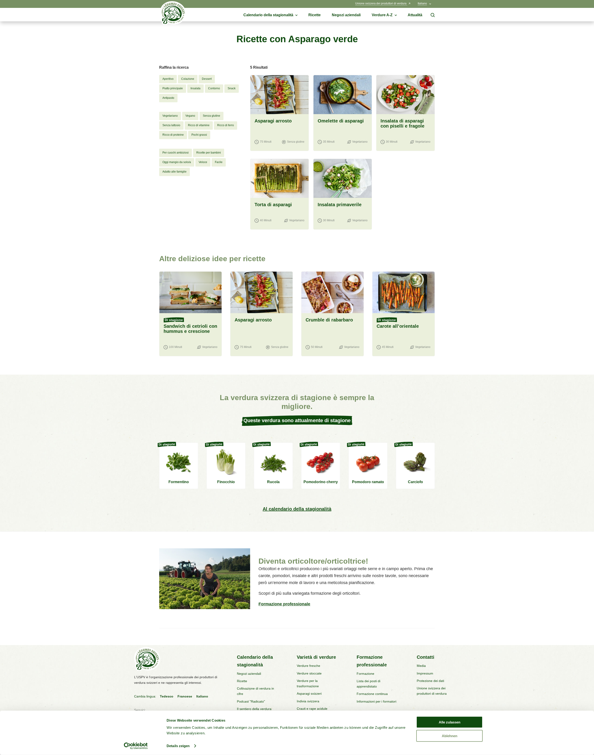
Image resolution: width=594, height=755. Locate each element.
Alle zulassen (449, 722)
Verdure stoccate (309, 673)
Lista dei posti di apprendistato (368, 683)
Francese (185, 696)
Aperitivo (168, 78)
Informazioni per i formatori (376, 701)
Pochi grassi (199, 134)
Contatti (425, 657)
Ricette (242, 681)
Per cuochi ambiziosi (175, 152)
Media (421, 666)
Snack (232, 88)
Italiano (202, 696)
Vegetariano (170, 115)
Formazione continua (372, 694)
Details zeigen (178, 746)
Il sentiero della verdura (254, 709)
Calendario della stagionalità (255, 661)
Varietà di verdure (316, 657)
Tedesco (166, 696)
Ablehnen (449, 736)
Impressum (425, 673)
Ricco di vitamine (199, 125)
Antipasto (168, 98)
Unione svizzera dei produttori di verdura (432, 690)
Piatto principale (172, 88)
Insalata (195, 88)
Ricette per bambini (208, 152)
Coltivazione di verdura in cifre (255, 691)
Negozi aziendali (249, 673)
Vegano (190, 115)
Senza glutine (211, 115)
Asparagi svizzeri (309, 693)
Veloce (203, 162)
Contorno (214, 88)
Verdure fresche (308, 666)
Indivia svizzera (308, 701)
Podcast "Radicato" (251, 701)
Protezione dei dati (430, 681)
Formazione (365, 673)
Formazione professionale (284, 604)
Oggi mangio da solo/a (176, 162)
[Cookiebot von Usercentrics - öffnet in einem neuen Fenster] (136, 745)
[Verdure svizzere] (173, 14)
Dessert (207, 78)
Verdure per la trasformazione (308, 683)
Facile (219, 162)
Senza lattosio (171, 125)
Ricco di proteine (173, 134)
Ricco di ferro (225, 125)
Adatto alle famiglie (174, 171)
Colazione (187, 78)
